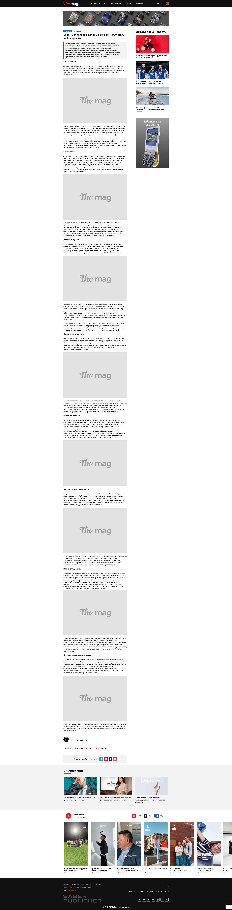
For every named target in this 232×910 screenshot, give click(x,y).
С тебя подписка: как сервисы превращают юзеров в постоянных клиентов (150, 799)
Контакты (165, 891)
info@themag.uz (73, 890)
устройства (102, 748)
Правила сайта (153, 891)
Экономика (95, 4)
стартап (79, 748)
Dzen (150, 816)
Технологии (116, 4)
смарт (69, 748)
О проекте (131, 891)
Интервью (139, 4)
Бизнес (105, 4)
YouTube (139, 816)
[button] (164, 844)
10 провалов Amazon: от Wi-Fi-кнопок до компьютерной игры (79, 798)
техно (90, 748)
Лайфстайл (127, 4)
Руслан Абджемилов (79, 740)
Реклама (140, 891)
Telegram (162, 816)
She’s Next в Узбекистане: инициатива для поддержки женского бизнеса (115, 798)
